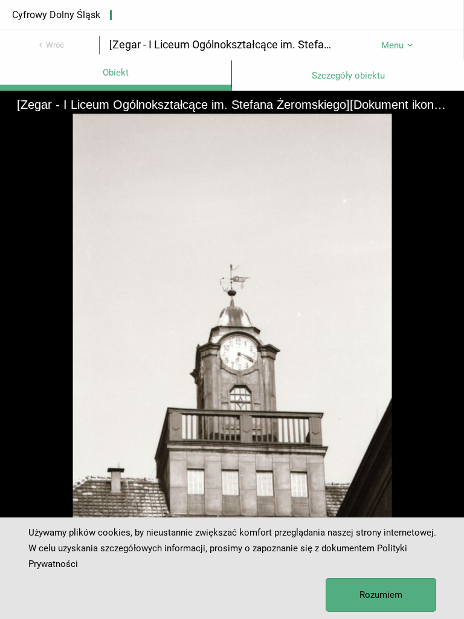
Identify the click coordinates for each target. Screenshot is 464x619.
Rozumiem (380, 594)
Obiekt (116, 72)
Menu (392, 45)
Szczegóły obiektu (348, 75)
